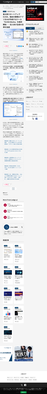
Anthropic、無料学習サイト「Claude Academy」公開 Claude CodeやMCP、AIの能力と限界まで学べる (36, 33)
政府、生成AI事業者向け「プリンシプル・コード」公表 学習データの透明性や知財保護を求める (36, 46)
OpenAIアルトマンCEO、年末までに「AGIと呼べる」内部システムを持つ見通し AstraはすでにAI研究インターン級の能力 (36, 52)
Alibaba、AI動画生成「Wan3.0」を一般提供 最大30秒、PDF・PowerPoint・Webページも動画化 (36, 85)
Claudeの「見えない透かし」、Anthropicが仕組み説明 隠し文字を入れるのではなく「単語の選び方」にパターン (36, 78)
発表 (21, 58)
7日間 (30, 28)
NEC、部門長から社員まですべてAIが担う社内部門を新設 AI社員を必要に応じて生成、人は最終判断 (36, 72)
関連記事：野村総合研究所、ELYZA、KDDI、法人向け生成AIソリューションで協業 (12, 167)
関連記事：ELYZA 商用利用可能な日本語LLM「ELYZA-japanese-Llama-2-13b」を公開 (13, 150)
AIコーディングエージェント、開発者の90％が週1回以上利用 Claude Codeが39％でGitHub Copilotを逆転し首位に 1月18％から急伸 (36, 59)
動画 (38, 2)
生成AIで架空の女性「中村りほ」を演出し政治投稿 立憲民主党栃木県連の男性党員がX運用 (36, 66)
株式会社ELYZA (15, 50)
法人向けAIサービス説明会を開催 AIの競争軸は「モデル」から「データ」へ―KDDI (36, 91)
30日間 (39, 28)
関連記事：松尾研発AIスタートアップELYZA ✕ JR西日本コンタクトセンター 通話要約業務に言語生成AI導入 (13, 159)
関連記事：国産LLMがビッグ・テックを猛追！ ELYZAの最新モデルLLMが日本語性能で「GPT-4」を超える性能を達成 (13, 142)
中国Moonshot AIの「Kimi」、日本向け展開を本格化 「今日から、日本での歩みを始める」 (36, 40)
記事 (34, 2)
